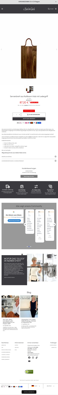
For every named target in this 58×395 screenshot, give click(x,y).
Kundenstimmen (53, 345)
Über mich (17, 347)
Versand (26, 105)
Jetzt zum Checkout (29, 118)
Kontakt (16, 345)
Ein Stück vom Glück (14, 215)
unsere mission (14, 281)
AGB (2, 347)
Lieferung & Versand (6, 354)
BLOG (16, 349)
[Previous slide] (25, 224)
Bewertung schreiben (29, 176)
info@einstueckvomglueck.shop (34, 345)
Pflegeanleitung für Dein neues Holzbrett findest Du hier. (14, 152)
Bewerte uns (54, 347)
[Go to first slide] (54, 224)
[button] (2, 8)
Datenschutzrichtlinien (6, 349)
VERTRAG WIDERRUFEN (29, 392)
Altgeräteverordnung (6, 352)
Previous (1, 49)
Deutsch (49, 386)
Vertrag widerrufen (5, 359)
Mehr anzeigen (29, 238)
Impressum (4, 345)
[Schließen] (55, 1)
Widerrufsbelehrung (6, 357)
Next (56, 49)
